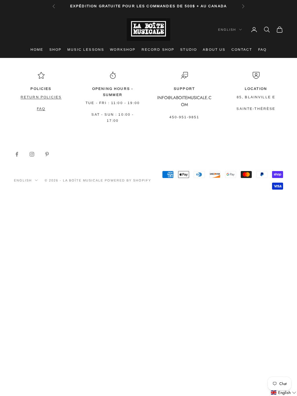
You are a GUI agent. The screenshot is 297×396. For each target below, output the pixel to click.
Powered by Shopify (128, 180)
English (227, 29)
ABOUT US (214, 50)
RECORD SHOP (158, 50)
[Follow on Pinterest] (47, 154)
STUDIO (188, 50)
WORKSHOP (122, 50)
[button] (283, 392)
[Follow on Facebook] (17, 154)
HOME (37, 50)
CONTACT (241, 50)
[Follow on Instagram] (32, 154)
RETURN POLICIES (41, 97)
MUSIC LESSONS (85, 50)
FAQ (262, 50)
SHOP (55, 50)
